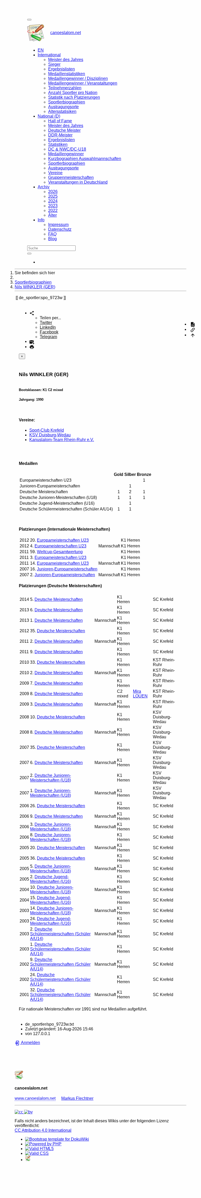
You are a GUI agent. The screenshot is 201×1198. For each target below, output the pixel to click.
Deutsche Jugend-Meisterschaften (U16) (50, 879)
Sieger (54, 64)
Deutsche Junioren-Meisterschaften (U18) (50, 777)
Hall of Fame (60, 121)
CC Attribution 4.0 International (43, 1130)
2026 (53, 191)
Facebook (49, 332)
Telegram (48, 336)
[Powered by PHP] (43, 1144)
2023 (53, 206)
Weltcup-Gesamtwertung (60, 551)
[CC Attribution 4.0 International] (24, 1112)
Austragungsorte (63, 107)
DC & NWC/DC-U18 (67, 149)
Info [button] (41, 220)
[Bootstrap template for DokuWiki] (57, 1139)
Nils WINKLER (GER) (35, 287)
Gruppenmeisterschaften (71, 177)
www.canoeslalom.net (35, 1098)
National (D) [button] (49, 116)
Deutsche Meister (64, 130)
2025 (53, 196)
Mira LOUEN (140, 693)
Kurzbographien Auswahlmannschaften (84, 158)
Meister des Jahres (65, 59)
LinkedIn (48, 327)
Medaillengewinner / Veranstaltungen (82, 83)
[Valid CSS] (37, 1153)
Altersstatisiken (62, 111)
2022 (53, 210)
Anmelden (30, 1042)
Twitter (46, 322)
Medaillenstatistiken (66, 74)
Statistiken (58, 144)
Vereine (55, 173)
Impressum (58, 224)
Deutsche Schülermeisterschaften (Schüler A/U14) (60, 934)
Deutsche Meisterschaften (59, 599)
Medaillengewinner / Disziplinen (78, 78)
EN (41, 50)
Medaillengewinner (66, 154)
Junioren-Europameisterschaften (67, 569)
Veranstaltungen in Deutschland (78, 182)
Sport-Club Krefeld (46, 430)
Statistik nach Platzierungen (74, 97)
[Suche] (29, 253)
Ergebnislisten (61, 69)
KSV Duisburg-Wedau (50, 435)
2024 (53, 201)
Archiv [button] (43, 187)
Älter (52, 215)
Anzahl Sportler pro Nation (72, 92)
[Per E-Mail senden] (31, 341)
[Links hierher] (193, 329)
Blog (52, 239)
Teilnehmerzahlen (64, 88)
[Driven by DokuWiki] (27, 1159)
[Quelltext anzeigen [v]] (193, 324)
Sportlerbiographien (66, 102)
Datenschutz (59, 229)
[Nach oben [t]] (193, 335)
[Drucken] (31, 346)
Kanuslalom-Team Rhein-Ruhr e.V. (61, 439)
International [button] (49, 55)
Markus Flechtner (77, 1098)
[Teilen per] (31, 313)
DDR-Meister (60, 135)
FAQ (52, 234)
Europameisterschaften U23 (63, 540)
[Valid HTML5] (39, 1148)
